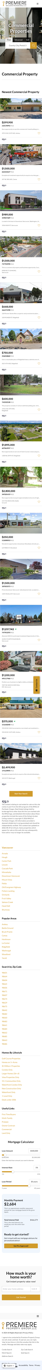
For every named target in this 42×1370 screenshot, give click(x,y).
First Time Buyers (9, 1114)
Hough (4, 857)
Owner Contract (8, 1125)
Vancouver (7, 847)
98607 (4, 995)
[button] (9, 1366)
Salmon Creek (7, 902)
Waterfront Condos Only (12, 1085)
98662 (4, 1032)
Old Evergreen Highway (11, 887)
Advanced (18, 40)
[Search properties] (33, 45)
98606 (4, 988)
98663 (4, 1040)
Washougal (6, 950)
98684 (4, 1029)
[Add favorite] (39, 133)
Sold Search (25, 1353)
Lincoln (5, 865)
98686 (4, 1044)
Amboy (5, 924)
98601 (4, 973)
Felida (4, 883)
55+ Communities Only (11, 1081)
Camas (4, 935)
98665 (4, 984)
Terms (31, 1365)
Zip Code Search (27, 1350)
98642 (4, 1010)
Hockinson (6, 939)
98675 (4, 1006)
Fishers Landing (8, 891)
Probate (5, 1122)
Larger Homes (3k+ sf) (10, 1073)
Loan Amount (7, 1151)
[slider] (21, 1155)
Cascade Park (7, 868)
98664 (4, 976)
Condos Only (7, 1070)
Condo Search (7, 1350)
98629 (4, 1003)
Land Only (6, 1133)
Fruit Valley (6, 898)
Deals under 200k (9, 1100)
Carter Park (6, 861)
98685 (4, 1036)
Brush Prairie (7, 932)
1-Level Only (7, 1096)
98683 (4, 1021)
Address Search (7, 1356)
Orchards (5, 895)
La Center (6, 943)
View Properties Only (10, 1077)
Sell (27, 40)
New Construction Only (11, 1088)
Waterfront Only (8, 1092)
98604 (4, 980)
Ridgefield (6, 947)
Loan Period (6, 1182)
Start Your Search (21, 794)
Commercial (7, 1129)
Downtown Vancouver (11, 876)
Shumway (6, 910)
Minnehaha (6, 872)
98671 (4, 991)
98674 (4, 999)
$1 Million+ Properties (11, 1066)
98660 (4, 1017)
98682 (4, 1014)
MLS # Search (7, 1353)
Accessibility (23, 1365)
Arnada (5, 853)
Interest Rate (7, 1167)
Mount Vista (7, 880)
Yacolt (4, 958)
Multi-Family (7, 1118)
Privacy (37, 1365)
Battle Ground (7, 928)
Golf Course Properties (11, 1058)
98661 (4, 1025)
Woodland (6, 954)
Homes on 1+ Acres (9, 1062)
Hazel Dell (6, 906)
